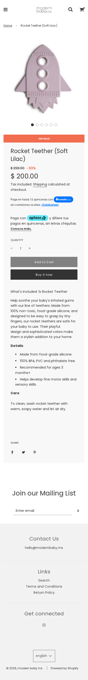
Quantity (17, 240)
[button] (32, 124)
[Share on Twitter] (23, 452)
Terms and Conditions (44, 586)
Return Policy (44, 592)
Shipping (40, 184)
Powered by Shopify (64, 668)
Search (44, 580)
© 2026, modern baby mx (24, 668)
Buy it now (44, 275)
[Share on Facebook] (12, 452)
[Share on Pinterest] (35, 452)
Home (8, 26)
